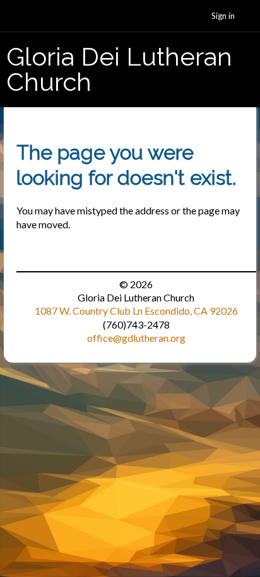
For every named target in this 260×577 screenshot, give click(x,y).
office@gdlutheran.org (136, 338)
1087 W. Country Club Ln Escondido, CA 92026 (136, 311)
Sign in (223, 16)
